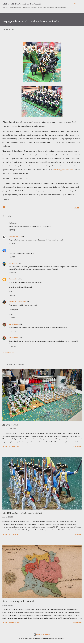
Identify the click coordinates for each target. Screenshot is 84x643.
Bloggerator (13, 279)
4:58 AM (12, 318)
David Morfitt (14, 324)
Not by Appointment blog (63, 169)
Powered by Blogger (43, 634)
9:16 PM (12, 295)
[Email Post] (3, 208)
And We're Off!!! (10, 424)
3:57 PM (12, 230)
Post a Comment (8, 352)
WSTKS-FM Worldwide (17, 301)
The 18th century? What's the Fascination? (22, 512)
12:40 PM (12, 347)
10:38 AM (12, 272)
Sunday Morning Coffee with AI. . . (19, 600)
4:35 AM (12, 257)
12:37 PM (12, 331)
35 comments (14, 534)
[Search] (75, 3)
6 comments (14, 446)
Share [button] (76, 208)
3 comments (14, 623)
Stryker (11, 250)
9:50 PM (12, 243)
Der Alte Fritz (13, 263)
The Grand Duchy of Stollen (21, 3)
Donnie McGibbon (15, 236)
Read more (77, 446)
